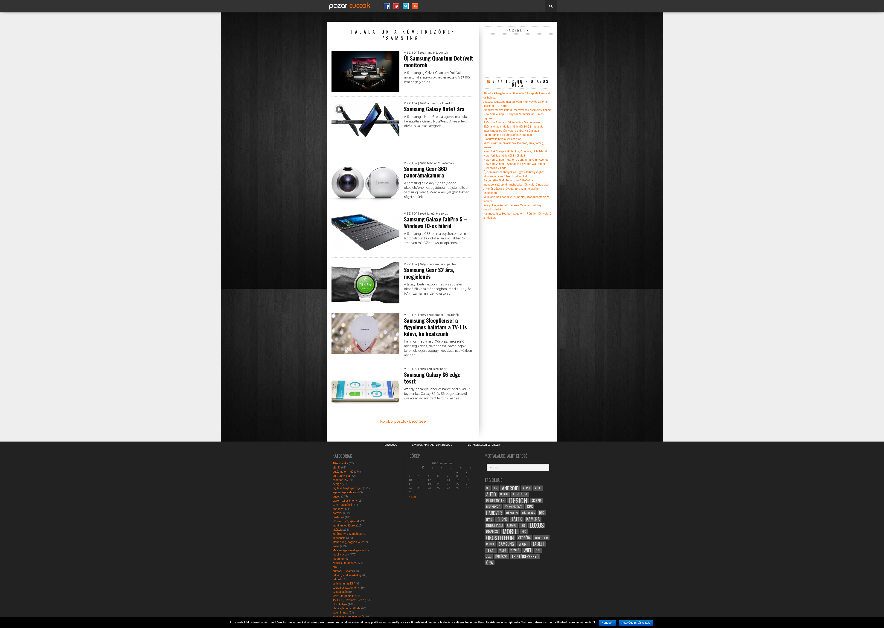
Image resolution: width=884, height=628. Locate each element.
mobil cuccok (341, 554)
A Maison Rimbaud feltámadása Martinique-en (512, 122)
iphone (502, 519)
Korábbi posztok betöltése (403, 421)
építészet (501, 556)
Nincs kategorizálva (345, 562)
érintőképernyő (525, 556)
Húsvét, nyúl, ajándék (346, 521)
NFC (524, 531)
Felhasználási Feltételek (483, 445)
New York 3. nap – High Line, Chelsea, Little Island (515, 151)
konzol (511, 525)
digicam (536, 500)
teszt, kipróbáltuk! (343, 596)
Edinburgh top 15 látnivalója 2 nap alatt (507, 135)
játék (517, 519)
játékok (337, 529)
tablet (538, 544)
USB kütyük (340, 604)
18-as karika (340, 463)
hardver (337, 513)
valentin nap (340, 612)
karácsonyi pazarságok (347, 533)
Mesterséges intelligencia (349, 550)
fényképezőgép (514, 506)
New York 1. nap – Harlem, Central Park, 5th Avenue (516, 159)
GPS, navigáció (342, 504)
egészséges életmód (346, 492)
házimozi (512, 513)
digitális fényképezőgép (347, 488)
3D (487, 488)
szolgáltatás (340, 591)
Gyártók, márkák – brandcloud (432, 445)
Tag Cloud (390, 445)
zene (538, 550)
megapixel (492, 531)
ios (541, 512)
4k (495, 488)
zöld (488, 556)
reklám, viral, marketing (347, 575)
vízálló (514, 550)
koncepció (339, 538)
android (510, 488)
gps (530, 506)
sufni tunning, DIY (344, 583)
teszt (490, 550)
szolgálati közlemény (346, 587)
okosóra (524, 537)
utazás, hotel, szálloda (347, 608)
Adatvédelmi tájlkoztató (636, 622)
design (337, 484)
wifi (527, 550)
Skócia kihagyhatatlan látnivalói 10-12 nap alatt (513, 126)
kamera (533, 519)
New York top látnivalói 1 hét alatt (504, 155)
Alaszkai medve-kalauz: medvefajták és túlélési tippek (517, 110)
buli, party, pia (341, 475)
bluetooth (495, 500)
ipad (489, 519)
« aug (412, 496)
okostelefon (500, 537)
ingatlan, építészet (344, 525)
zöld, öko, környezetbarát (348, 616)
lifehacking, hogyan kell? (348, 542)
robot (490, 544)
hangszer (338, 509)
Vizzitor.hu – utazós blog (520, 83)
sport (523, 544)
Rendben (607, 622)
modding (338, 558)
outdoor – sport (342, 571)
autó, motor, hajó (343, 471)
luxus (336, 546)
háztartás (338, 517)
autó (491, 494)
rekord (337, 579)
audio (538, 488)
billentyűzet (519, 494)
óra (335, 567)
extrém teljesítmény (345, 500)
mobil (510, 531)
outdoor (541, 537)
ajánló (336, 467)
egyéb (336, 496)
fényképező (493, 506)
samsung (506, 544)
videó (502, 550)
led (523, 525)
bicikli (504, 494)
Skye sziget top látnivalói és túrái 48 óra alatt (511, 130)
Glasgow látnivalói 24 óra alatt (502, 139)
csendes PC (340, 480)
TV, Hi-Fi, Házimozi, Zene (348, 600)
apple (526, 488)
